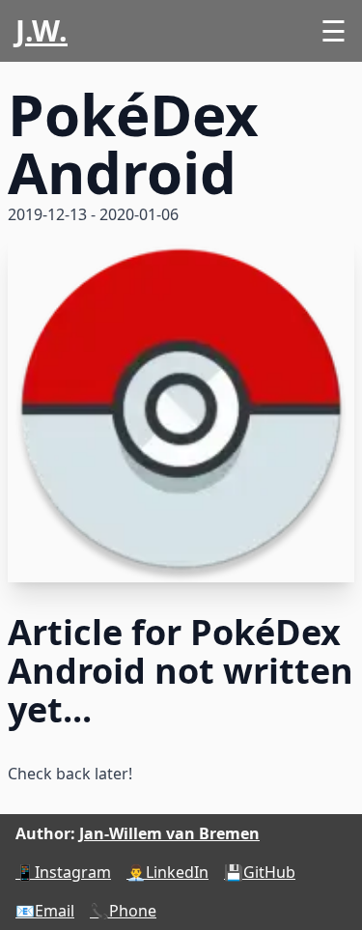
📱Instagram (63, 872)
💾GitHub (259, 872)
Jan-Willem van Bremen (169, 833)
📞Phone (123, 910)
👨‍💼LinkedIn (167, 872)
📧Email (44, 910)
